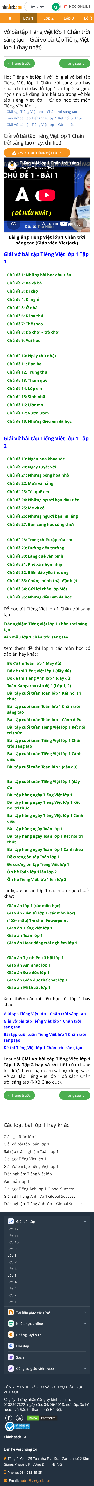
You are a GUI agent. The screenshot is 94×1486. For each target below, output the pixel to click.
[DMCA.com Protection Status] (42, 1418)
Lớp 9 (12, 1249)
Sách (20, 1357)
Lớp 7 (12, 1262)
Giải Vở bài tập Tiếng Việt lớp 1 (31, 1166)
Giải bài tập (25, 1221)
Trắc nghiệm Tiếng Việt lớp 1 (29, 1174)
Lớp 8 (12, 1255)
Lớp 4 (12, 1282)
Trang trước (21, 63)
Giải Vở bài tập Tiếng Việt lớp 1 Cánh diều (41, 124)
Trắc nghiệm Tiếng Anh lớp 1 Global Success (43, 1203)
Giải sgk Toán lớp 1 (20, 1136)
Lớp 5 (12, 1275)
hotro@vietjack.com (35, 1480)
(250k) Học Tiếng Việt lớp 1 (40, 153)
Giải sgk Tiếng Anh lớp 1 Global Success (39, 1188)
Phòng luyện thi (29, 1334)
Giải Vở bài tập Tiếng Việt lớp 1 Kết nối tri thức (45, 118)
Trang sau (73, 63)
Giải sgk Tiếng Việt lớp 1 (25, 1159)
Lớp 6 (12, 1269)
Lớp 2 (48, 18)
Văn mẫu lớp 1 (17, 1181)
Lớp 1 (28, 18)
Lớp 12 (13, 1229)
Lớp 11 (13, 1236)
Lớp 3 (69, 18)
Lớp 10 (13, 1242)
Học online (79, 6)
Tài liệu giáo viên (33, 1312)
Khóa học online (29, 1324)
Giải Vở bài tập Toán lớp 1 (26, 1144)
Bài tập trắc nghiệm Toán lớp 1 (31, 1151)
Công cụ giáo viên (35, 1369)
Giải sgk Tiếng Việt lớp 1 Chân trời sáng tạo (42, 111)
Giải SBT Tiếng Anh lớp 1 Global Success (39, 1196)
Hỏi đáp (22, 1346)
